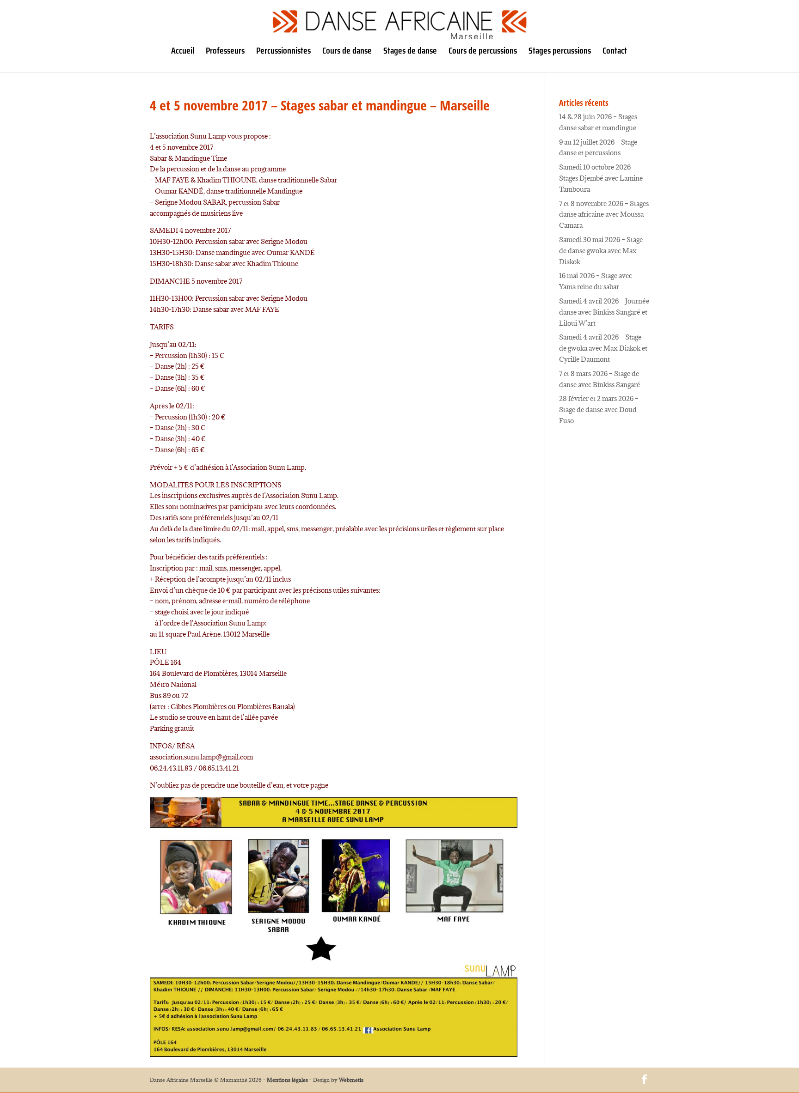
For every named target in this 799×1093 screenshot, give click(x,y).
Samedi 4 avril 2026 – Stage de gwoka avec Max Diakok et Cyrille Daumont (603, 348)
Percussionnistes (283, 52)
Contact (614, 52)
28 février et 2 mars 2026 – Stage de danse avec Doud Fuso (599, 409)
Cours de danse (347, 52)
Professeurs (225, 52)
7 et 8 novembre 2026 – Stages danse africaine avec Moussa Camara (604, 214)
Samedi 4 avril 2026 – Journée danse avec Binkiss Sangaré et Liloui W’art (604, 312)
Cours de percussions (483, 52)
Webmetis (351, 1079)
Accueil (182, 52)
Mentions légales (287, 1079)
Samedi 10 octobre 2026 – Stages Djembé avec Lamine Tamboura (601, 178)
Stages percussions (560, 52)
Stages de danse (410, 52)
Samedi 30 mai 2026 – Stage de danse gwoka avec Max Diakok (601, 250)
